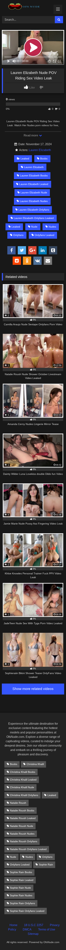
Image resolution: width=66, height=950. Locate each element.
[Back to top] (55, 939)
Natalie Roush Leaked (23, 818)
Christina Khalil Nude (22, 787)
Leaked (25, 158)
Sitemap (33, 933)
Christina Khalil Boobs (22, 771)
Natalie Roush (18, 802)
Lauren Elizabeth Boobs (34, 175)
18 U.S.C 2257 (33, 925)
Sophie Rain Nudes (21, 895)
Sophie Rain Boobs (21, 872)
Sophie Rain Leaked (21, 880)
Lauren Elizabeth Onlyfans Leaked (34, 218)
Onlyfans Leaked (44, 235)
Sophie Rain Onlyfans (22, 903)
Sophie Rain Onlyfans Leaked (27, 910)
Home (13, 925)
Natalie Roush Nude (21, 826)
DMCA (27, 929)
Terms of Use (46, 929)
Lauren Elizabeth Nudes (34, 201)
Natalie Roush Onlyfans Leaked (28, 849)
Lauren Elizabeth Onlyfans (34, 209)
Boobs (43, 158)
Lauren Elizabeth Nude (34, 192)
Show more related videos (33, 689)
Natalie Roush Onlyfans (23, 841)
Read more (31, 135)
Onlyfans (18, 235)
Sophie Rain (46, 864)
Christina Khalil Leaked (23, 779)
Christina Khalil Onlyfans (24, 795)
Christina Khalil (35, 764)
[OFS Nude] (27, 7)
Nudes (52, 226)
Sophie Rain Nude (20, 887)
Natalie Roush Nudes (22, 833)
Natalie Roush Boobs (22, 810)
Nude (34, 226)
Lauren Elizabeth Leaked (33, 184)
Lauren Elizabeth (40, 150)
